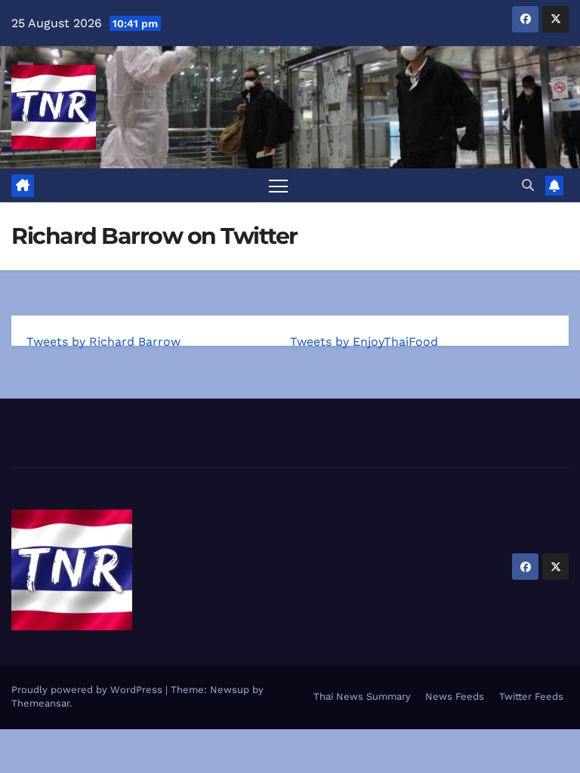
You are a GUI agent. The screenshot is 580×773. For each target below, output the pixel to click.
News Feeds (454, 696)
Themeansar (40, 703)
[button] (528, 185)
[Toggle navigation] (278, 185)
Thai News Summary (362, 696)
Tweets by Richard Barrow (103, 341)
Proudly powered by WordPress (88, 689)
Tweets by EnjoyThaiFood (364, 341)
